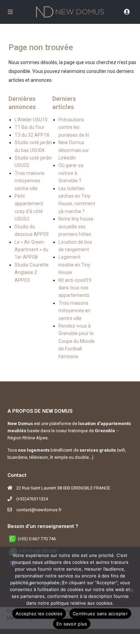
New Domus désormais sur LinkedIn (73, 150)
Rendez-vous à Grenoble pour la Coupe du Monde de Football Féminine (76, 341)
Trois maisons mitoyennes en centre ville (74, 310)
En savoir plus (71, 624)
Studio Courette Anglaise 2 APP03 (32, 272)
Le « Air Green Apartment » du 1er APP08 (31, 249)
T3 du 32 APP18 (32, 135)
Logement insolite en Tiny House (74, 264)
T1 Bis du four (30, 127)
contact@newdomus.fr (39, 509)
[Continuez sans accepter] (131, 590)
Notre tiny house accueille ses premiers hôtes (75, 226)
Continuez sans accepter (100, 613)
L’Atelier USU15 (31, 119)
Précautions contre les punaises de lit (73, 127)
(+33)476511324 (32, 498)
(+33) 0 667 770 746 (37, 538)
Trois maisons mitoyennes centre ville (30, 180)
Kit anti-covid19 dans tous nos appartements (74, 287)
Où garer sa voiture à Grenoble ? (70, 173)
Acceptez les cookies (39, 613)
